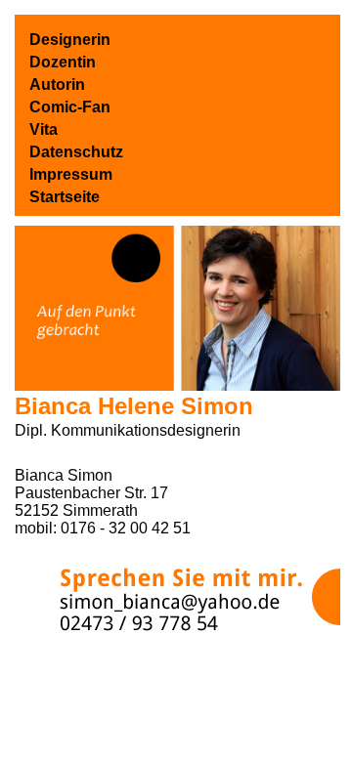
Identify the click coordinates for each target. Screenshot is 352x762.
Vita (43, 129)
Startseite (64, 197)
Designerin (69, 39)
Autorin (57, 84)
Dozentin (62, 62)
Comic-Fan (69, 107)
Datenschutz (76, 152)
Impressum (70, 174)
